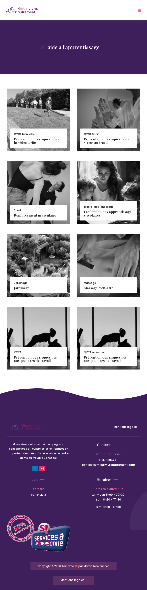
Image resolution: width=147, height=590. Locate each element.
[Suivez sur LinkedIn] (35, 468)
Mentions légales (125, 427)
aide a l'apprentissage (98, 207)
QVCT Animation (94, 352)
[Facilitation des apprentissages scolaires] (108, 192)
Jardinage (21, 287)
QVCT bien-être (24, 134)
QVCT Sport (91, 134)
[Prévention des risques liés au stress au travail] (108, 120)
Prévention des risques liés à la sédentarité (37, 141)
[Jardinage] (38, 265)
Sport (17, 210)
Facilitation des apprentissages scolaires (108, 213)
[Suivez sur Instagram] (42, 468)
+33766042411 (108, 460)
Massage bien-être (98, 287)
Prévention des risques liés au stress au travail (108, 141)
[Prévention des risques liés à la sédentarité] (38, 120)
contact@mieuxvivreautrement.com (108, 465)
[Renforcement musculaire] (38, 192)
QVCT (18, 352)
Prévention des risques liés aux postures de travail (35, 359)
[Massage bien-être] (108, 265)
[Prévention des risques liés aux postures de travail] (38, 338)
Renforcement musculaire (35, 215)
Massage (90, 283)
